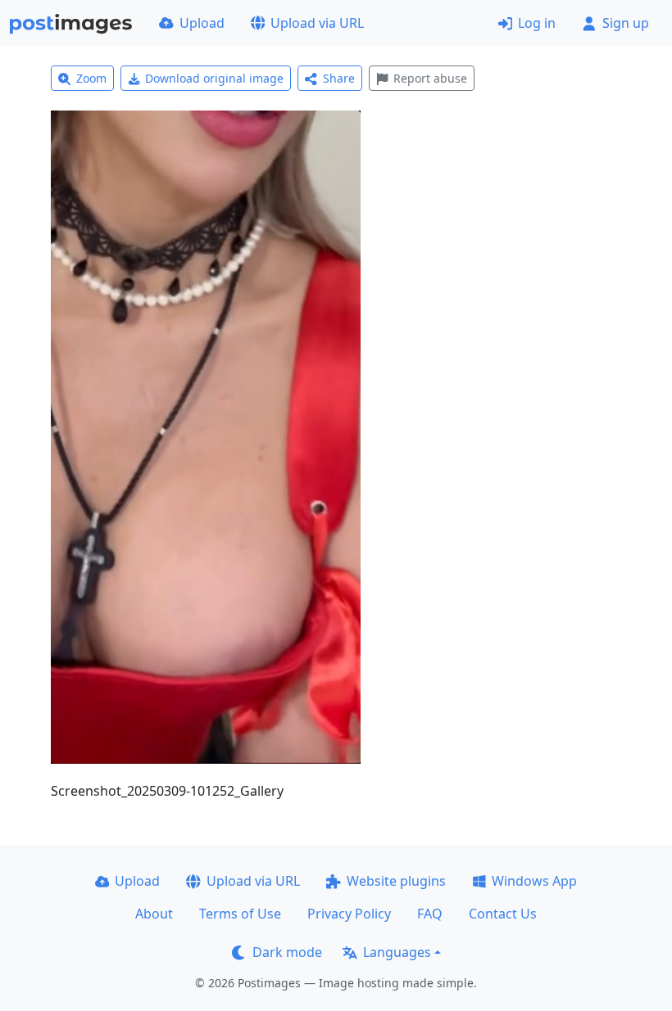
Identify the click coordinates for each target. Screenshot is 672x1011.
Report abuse (430, 78)
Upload (202, 23)
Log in (537, 23)
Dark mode (287, 952)
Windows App (534, 881)
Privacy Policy (349, 914)
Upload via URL (317, 23)
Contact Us (503, 914)
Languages (397, 952)
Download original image (214, 78)
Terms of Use (240, 914)
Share (339, 78)
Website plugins (396, 881)
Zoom (91, 78)
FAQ (430, 914)
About (154, 914)
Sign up (625, 23)
